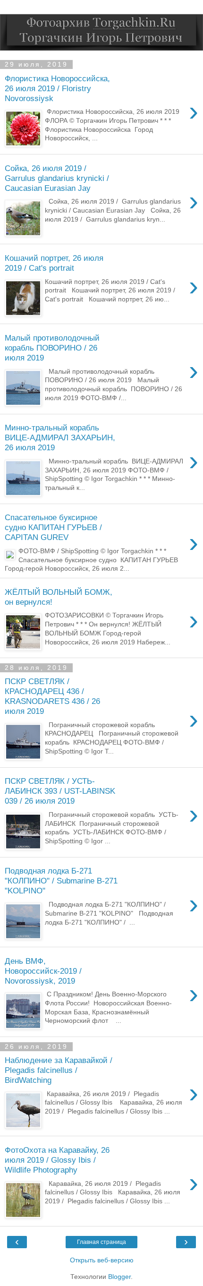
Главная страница (101, 1242)
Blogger (119, 1276)
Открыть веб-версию (102, 1260)
